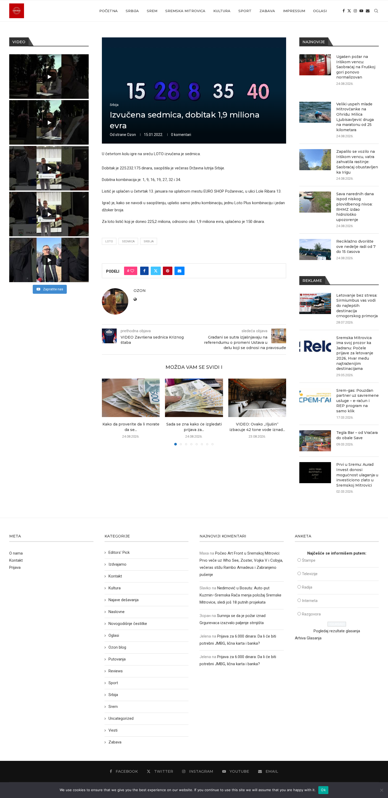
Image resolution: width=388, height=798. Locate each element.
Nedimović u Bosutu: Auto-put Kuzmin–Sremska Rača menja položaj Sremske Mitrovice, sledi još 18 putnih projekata (240, 595)
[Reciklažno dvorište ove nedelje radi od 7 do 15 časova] (315, 249)
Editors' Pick (119, 552)
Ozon (131, 135)
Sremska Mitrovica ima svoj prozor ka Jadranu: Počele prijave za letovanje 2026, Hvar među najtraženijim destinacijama (354, 353)
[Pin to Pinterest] (167, 271)
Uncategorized (121, 718)
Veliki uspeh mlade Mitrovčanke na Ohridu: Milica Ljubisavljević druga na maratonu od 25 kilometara (355, 117)
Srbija (132, 11)
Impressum (294, 11)
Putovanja (117, 659)
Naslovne (116, 611)
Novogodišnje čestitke (127, 623)
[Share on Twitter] (156, 271)
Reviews (115, 671)
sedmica (128, 241)
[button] (109, 411)
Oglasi (320, 11)
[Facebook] (344, 10)
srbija (149, 241)
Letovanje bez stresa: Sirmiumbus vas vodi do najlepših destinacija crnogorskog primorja (357, 305)
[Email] (368, 10)
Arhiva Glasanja (308, 638)
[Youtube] (361, 10)
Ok (323, 790)
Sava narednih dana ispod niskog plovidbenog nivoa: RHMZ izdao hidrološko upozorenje (355, 207)
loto (109, 241)
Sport (245, 11)
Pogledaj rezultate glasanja (337, 631)
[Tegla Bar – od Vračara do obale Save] (315, 440)
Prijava (15, 567)
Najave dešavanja (123, 600)
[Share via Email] (179, 271)
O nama (16, 553)
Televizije (310, 573)
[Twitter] (349, 10)
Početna (108, 11)
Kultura (221, 11)
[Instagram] (355, 10)
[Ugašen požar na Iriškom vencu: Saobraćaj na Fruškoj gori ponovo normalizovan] (315, 64)
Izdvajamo (117, 564)
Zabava (267, 11)
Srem (152, 11)
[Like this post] (132, 271)
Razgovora (311, 614)
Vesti (112, 730)
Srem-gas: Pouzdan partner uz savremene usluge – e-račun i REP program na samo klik (357, 400)
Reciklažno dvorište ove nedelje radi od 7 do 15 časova (356, 246)
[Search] (376, 10)
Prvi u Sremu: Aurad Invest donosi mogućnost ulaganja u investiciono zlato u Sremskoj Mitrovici (357, 474)
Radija (307, 587)
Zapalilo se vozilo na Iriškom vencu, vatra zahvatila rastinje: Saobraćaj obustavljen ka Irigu (357, 161)
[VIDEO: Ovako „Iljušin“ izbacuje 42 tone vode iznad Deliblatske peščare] (257, 398)
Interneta (310, 600)
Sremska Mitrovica (185, 11)
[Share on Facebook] (144, 271)
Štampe (308, 560)
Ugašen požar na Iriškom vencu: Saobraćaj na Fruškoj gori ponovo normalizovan (355, 67)
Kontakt (16, 560)
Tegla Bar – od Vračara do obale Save (357, 435)
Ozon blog (117, 647)
